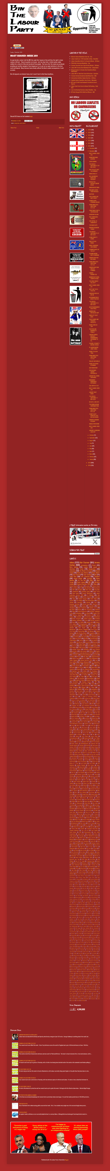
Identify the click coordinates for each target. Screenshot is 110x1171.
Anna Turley (90, 778)
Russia (79, 609)
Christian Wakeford (94, 879)
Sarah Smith (92, 986)
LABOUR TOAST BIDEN (93, 393)
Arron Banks (87, 922)
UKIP (96, 682)
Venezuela (80, 756)
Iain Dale (76, 702)
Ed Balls (93, 781)
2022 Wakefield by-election (92, 836)
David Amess (95, 745)
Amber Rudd (79, 801)
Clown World (87, 935)
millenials (72, 874)
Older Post (61, 128)
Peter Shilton (76, 912)
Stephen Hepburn (94, 794)
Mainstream (84, 960)
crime (81, 586)
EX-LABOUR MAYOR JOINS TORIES (93, 348)
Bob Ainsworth (95, 928)
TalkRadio (83, 626)
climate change (88, 618)
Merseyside (72, 693)
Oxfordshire (75, 682)
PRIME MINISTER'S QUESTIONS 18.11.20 (93, 263)
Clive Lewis (83, 637)
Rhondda (96, 912)
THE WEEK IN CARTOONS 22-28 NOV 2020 (94, 165)
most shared (22, 123)
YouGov (71, 642)
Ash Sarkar (75, 637)
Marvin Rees (93, 790)
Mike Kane (97, 969)
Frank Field (80, 747)
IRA (96, 574)
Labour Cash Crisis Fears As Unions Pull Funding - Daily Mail (84, 87)
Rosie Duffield (73, 662)
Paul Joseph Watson (86, 720)
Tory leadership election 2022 (84, 995)
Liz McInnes (93, 899)
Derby (97, 881)
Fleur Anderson (73, 942)
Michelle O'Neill (88, 857)
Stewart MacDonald (90, 989)
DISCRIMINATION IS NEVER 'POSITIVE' (94, 298)
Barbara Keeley (73, 924)
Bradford (81, 709)
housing (89, 872)
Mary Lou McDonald (75, 821)
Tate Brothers (94, 991)
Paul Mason (92, 859)
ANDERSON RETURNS (94, 187)
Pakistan (80, 693)
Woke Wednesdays (89, 600)
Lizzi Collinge (91, 957)
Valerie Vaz (82, 997)
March (91, 454)
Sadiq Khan (73, 576)
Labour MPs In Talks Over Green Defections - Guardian (84, 73)
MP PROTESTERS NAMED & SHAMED (27, 1095)
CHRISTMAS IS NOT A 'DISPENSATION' (94, 211)
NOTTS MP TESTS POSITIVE (93, 290)
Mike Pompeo (74, 971)
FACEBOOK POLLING (94, 214)
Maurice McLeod (83, 966)
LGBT (73, 590)
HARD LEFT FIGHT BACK (93, 316)
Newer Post (13, 128)
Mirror (76, 792)
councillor (73, 998)
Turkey (93, 917)
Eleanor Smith (97, 939)
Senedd (85, 754)
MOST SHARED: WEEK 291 (94, 286)
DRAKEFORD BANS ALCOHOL (93, 158)
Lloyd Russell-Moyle (85, 655)
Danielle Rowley (83, 881)
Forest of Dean (81, 942)
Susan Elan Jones (80, 991)
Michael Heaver (73, 904)
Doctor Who (79, 807)
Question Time (76, 671)
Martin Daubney (79, 857)
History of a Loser (74, 763)
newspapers (93, 998)
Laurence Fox (93, 675)
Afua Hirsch (95, 874)
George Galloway (74, 626)
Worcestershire (73, 684)
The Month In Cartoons (94, 647)
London (86, 567)
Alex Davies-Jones (74, 837)
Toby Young (90, 868)
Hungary (78, 946)
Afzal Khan (79, 698)
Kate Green (77, 789)
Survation (82, 828)
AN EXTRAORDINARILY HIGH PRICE (94, 307)
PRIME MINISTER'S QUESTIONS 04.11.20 (93, 409)
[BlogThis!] (27, 121)
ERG (78, 883)
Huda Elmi (84, 888)
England (95, 646)
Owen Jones (89, 590)
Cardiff (96, 709)
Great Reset (78, 638)
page (31, 116)
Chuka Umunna (73, 660)
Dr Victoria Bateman (88, 939)
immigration (16, 123)
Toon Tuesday (87, 574)
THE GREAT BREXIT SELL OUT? (93, 282)
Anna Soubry (86, 707)
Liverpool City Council (95, 789)
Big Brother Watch (92, 926)
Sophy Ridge (82, 644)
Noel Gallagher (92, 975)
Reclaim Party (92, 729)
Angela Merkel (87, 742)
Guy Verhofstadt (91, 700)
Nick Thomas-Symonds (74, 720)
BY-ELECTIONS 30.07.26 (25, 1069)
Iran (96, 660)
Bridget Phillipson (89, 709)
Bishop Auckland (86, 928)
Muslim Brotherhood (87, 971)
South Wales (93, 599)
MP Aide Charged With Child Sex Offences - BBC (83, 92)
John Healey (75, 850)
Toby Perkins (83, 868)
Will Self (87, 997)
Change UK (97, 664)
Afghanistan (72, 698)
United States (96, 586)
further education (84, 722)
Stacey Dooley (73, 866)
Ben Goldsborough (74, 926)
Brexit (94, 565)
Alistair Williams (88, 758)
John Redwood (92, 893)
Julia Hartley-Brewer (81, 633)
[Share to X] (28, 121)
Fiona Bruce (95, 884)
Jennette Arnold (85, 951)
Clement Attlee (74, 935)
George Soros (95, 761)
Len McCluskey (94, 691)
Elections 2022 (95, 807)
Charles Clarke (97, 931)
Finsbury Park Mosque (82, 761)
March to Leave (86, 752)
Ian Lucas (90, 846)
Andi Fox (93, 921)
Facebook (78, 617)
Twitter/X (76, 997)
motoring (91, 798)
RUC (88, 676)
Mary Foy (76, 902)
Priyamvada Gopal (91, 861)
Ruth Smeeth (97, 770)
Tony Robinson (73, 995)
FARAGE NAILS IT (93, 174)
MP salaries (77, 960)
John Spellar (87, 953)
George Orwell (86, 783)
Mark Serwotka (77, 964)
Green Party (94, 629)
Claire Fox (93, 780)
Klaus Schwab (79, 751)
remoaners (73, 571)
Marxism (95, 642)
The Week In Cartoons (85, 571)
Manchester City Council (76, 856)
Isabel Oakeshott (80, 848)
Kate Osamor (91, 765)
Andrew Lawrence (92, 837)
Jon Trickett (78, 816)
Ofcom (75, 977)
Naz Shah (81, 676)
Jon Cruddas (94, 953)
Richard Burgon (83, 599)
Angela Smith (74, 716)
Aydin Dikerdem (95, 922)
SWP (91, 863)
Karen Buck (89, 955)
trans (95, 602)
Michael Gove (95, 718)
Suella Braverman (91, 866)
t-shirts (77, 1000)
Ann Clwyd (94, 801)
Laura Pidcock (96, 649)
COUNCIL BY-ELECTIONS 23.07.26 (27, 1043)
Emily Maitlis (72, 808)
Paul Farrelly (74, 825)
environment (74, 758)
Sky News (94, 676)
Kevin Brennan (73, 818)
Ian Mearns (84, 946)
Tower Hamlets (94, 830)
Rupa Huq (92, 827)
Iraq (70, 711)
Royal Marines (95, 982)
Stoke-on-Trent (81, 866)
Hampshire (92, 633)
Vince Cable (90, 870)
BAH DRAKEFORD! (93, 368)
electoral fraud (96, 756)
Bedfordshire (97, 723)
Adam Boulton (88, 874)
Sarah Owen (84, 986)
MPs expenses (74, 790)
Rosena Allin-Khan (89, 693)
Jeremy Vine (93, 725)
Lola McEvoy (72, 959)
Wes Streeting (88, 609)
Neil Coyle (83, 713)
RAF (70, 827)
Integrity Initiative (74, 948)
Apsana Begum (95, 707)
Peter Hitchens (83, 792)
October (92, 435)
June (91, 446)
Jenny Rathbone (93, 951)
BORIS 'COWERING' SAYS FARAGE (93, 246)
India (93, 734)
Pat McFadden (74, 910)
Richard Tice (89, 913)
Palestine (94, 604)
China (73, 611)
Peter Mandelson (93, 637)
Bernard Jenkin (83, 926)
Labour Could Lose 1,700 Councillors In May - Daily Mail (84, 59)
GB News (80, 590)
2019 (89, 463)
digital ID (95, 655)
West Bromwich (88, 756)
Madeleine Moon (96, 854)
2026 (89, 130)
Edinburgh (72, 734)
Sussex (84, 606)
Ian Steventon (91, 946)
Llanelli (96, 957)
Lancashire (79, 602)
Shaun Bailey (74, 714)
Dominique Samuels (95, 843)
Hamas (98, 680)
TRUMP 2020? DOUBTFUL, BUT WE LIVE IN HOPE (93, 415)
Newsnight (88, 769)
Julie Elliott (83, 955)
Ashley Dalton (87, 803)
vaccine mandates (94, 722)
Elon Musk (86, 656)
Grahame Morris (92, 886)
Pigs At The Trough (80, 861)
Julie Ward (78, 895)
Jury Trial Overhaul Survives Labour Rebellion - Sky (83, 90)
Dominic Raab (90, 680)
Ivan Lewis (88, 848)
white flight (83, 1000)
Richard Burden (73, 913)
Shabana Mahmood (83, 662)
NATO (91, 821)
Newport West (80, 769)
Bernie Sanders (74, 743)
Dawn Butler (94, 624)
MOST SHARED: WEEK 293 (94, 154)
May (91, 448)
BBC (90, 582)
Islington (95, 673)
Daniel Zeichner (76, 781)
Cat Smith (80, 931)
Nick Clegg (93, 973)
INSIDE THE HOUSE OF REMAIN (93, 364)
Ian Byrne (91, 785)
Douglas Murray (86, 781)
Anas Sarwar (79, 742)
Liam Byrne (87, 718)
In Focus (86, 725)
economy (72, 656)
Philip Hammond (81, 980)
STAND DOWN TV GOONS (93, 238)
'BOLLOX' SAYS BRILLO (94, 361)
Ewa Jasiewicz (95, 940)
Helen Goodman (88, 944)
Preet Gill (90, 912)
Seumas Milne (75, 828)
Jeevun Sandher (85, 892)
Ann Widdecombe (78, 803)
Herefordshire (75, 846)
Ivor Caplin (97, 785)
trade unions (83, 651)
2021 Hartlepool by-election (88, 705)
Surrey (81, 640)
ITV (93, 888)
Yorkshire (97, 576)
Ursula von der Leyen (93, 754)
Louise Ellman (85, 736)
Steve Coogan (89, 915)
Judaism (77, 736)
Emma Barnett (90, 845)
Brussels (96, 930)
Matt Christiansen (74, 966)
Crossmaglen (79, 805)
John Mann (97, 653)
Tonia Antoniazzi (85, 704)
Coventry (72, 669)
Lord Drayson (86, 959)
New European (86, 973)
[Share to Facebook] (30, 121)
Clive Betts (80, 935)
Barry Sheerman (73, 709)
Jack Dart (82, 948)
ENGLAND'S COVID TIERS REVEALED (93, 190)
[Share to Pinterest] (32, 121)
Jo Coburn (87, 749)
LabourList (73, 957)
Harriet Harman (73, 749)
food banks (79, 998)
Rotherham (77, 704)
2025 (89, 132)
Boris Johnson (74, 567)
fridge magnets (73, 836)
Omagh (85, 977)
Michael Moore (74, 969)
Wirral (96, 870)
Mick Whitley (91, 969)
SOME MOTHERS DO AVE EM (94, 294)
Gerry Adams (72, 785)
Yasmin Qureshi (73, 872)
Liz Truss (89, 767)
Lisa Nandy (87, 613)
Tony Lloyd (78, 796)
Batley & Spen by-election (83, 685)
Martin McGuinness (84, 790)
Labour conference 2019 (86, 711)
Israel (86, 620)
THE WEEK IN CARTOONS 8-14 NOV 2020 (93, 302)
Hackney (79, 785)
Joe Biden (74, 588)
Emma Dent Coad (80, 808)
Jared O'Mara (92, 763)
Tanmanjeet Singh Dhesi (92, 828)
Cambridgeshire (87, 664)
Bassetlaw (96, 924)
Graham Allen (84, 886)
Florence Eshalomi (80, 810)
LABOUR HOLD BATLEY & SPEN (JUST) (28, 1035)
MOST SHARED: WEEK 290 (94, 389)
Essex (73, 622)
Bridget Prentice (88, 930)
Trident (94, 995)
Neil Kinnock (90, 906)
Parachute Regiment (83, 729)
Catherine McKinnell (88, 931)
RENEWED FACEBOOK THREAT (94, 228)
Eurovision (77, 884)
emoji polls (86, 776)
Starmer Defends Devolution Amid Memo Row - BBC (84, 76)
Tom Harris (97, 868)
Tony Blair (97, 590)
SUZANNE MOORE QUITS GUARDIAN (94, 254)
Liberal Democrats (82, 611)
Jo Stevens (95, 814)
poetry (98, 998)
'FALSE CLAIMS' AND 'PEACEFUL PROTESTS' (93, 320)
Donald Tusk (87, 807)
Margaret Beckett (89, 856)
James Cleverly (75, 787)
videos (72, 562)
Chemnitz (73, 933)
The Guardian (80, 678)
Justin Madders (85, 895)
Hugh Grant (83, 846)
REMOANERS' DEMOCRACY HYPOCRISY (93, 381)
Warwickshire (90, 678)
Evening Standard (87, 940)
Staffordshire (73, 640)
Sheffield (79, 689)
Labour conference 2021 (90, 751)
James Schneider (81, 950)
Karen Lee (72, 897)
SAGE (87, 667)
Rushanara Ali (85, 863)
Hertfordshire (85, 666)
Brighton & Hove (80, 680)
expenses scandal (94, 776)
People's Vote (96, 613)
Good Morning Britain (84, 673)
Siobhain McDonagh (79, 988)
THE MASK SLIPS (93, 225)
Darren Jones (86, 732)
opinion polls (89, 622)
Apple (82, 922)
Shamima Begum (86, 682)
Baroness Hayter (82, 877)
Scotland (89, 578)
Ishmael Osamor (84, 890)
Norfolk (86, 638)
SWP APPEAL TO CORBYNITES (93, 221)
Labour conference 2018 (75, 899)
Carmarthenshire (73, 931)
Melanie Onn (95, 752)
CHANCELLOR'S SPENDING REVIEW (94, 201)
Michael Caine (73, 968)
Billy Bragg (77, 928)
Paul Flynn (81, 825)
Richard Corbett (81, 913)
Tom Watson (90, 631)
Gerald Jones (72, 944)
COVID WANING (93, 161)
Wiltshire (72, 776)
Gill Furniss (76, 886)
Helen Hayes (95, 944)
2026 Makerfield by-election (76, 723)
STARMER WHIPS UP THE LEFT (94, 250)
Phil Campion (74, 980)
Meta (97, 902)
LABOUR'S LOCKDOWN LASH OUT (94, 431)
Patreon (98, 823)
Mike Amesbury (75, 713)
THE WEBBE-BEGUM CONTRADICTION (94, 405)
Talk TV (87, 991)
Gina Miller (95, 810)
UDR (92, 704)
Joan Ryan (72, 816)
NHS (93, 666)
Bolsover (71, 930)
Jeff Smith (78, 951)
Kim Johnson (83, 852)
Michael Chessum (81, 968)
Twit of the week (75, 740)
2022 (89, 140)
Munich (96, 857)
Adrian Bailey (73, 778)
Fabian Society (88, 884)
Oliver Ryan (80, 977)
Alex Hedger (78, 921)
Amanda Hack (86, 921)
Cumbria (95, 685)
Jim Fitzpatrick (92, 787)
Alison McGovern (81, 778)
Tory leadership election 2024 (88, 796)
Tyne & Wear (84, 740)
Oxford (71, 754)
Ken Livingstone (85, 789)
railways (91, 740)
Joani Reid (80, 953)
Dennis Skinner (96, 698)
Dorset (72, 725)
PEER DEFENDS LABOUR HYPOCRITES (93, 371)
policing (88, 602)
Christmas (81, 745)
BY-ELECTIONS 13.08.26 (25, 1086)
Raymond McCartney (80, 982)
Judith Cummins (76, 955)
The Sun (77, 868)
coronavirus (84, 565)
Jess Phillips (79, 600)
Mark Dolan (86, 962)
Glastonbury (80, 812)
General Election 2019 (83, 584)
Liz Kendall (88, 854)
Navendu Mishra (82, 906)
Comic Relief (94, 935)
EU (80, 588)
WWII (80, 832)
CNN (70, 732)
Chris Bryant (81, 628)
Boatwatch (97, 588)
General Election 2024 (86, 660)
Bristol (78, 656)
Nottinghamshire (83, 624)
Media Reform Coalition (93, 966)
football (72, 606)
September (92, 438)
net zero (74, 646)
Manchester (73, 629)
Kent (78, 606)
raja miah (73, 1000)
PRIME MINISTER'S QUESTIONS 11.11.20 (93, 357)
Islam (73, 599)
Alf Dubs (92, 875)
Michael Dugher (89, 968)
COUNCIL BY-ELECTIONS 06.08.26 (27, 1052)
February (92, 457)
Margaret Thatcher (95, 819)
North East (92, 908)
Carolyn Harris (91, 877)
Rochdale (81, 770)
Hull (81, 718)
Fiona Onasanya (74, 687)
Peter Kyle (97, 713)
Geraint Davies (95, 783)
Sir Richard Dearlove (90, 988)
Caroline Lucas (87, 698)
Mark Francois (93, 962)
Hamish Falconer (79, 944)
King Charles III (81, 818)
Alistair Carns (83, 837)
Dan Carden (90, 805)
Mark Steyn (91, 964)
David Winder (91, 881)
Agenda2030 (72, 875)
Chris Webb (79, 933)
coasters (86, 919)
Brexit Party (96, 591)
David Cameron (94, 732)
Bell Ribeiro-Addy (83, 716)
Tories (81, 569)
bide (99, 997)
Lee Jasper (79, 957)
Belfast (91, 651)
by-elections (88, 617)
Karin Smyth (91, 850)
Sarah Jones (76, 986)
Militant (79, 971)
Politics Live (73, 644)
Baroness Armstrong (88, 924)
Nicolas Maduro (78, 975)
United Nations (73, 832)
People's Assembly (96, 978)
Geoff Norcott (95, 942)
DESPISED (91, 194)
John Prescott (84, 893)
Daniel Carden (77, 937)
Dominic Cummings (77, 620)
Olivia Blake (84, 859)
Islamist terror (93, 608)
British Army (86, 604)
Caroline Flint (73, 673)
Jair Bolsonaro (73, 950)
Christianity (72, 805)
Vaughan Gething (73, 756)
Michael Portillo (81, 904)
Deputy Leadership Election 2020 (83, 653)
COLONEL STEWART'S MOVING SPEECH (94, 344)
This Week (80, 993)
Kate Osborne (95, 816)
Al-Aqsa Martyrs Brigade (82, 875)
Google (96, 812)
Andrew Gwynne (78, 707)
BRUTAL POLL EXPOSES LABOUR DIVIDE (94, 183)
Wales (95, 584)
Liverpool (77, 635)
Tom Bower (95, 993)
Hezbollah (78, 888)
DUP (85, 805)
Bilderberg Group (94, 839)
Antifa (87, 640)
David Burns (93, 937)
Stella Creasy (82, 647)
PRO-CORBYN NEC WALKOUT (93, 217)
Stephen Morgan (73, 989)
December (92, 148)
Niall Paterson (73, 908)
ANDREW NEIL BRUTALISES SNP (94, 312)
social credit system (88, 799)
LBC (79, 597)
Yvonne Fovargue (82, 872)
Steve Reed (72, 796)
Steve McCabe (97, 915)
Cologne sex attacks (74, 881)
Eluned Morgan (74, 845)
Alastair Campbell (83, 629)
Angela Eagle (87, 801)
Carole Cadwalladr (84, 841)
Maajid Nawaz (78, 752)
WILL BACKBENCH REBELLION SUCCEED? (93, 177)
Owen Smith (90, 713)
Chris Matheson (85, 879)
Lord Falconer (86, 901)
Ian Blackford (79, 734)
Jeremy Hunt (84, 787)
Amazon (96, 758)
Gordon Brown (75, 666)
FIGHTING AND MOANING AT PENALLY (93, 330)
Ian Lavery (91, 687)
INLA (90, 888)
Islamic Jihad (92, 890)
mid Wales (96, 872)
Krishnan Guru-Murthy (91, 818)
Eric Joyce (80, 940)
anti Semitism (85, 576)
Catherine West (94, 743)
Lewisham (85, 957)
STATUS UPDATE (23, 1112)
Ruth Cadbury (72, 984)
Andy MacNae (76, 922)
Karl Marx (93, 749)
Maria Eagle (80, 962)
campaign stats (75, 705)
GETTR (71, 886)
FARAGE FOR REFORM (94, 424)
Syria (79, 694)
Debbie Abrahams (78, 939)
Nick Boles (79, 908)
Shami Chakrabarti (76, 865)
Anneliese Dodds (88, 723)
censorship (97, 597)
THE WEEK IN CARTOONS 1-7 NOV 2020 (93, 397)
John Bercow (79, 642)
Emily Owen (73, 940)
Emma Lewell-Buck (90, 808)
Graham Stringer (94, 747)
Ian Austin (94, 640)
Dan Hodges (97, 805)
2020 (89, 146)
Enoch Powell (72, 761)
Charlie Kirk (93, 841)
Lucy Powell (73, 676)
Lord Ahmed (78, 959)
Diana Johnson (86, 843)
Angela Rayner (78, 578)
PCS (95, 977)
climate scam (75, 658)
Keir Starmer (84, 562)
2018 (89, 465)
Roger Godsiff (85, 827)
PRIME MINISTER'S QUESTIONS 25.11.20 (93, 206)
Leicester (87, 642)
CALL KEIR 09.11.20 (93, 386)
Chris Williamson (93, 658)
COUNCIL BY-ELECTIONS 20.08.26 (27, 1078)
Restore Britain (76, 863)
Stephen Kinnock (77, 731)
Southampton (85, 865)
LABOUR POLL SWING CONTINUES (94, 376)
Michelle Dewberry (83, 969)
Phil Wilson (83, 912)
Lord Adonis (93, 628)
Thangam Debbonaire (74, 830)
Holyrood (85, 785)
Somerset (72, 678)
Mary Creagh (97, 711)
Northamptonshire (73, 738)
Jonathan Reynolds (81, 765)
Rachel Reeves (73, 586)
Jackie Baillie (88, 948)
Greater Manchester (87, 593)
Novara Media (92, 702)
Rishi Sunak (75, 593)
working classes (76, 649)
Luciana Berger (94, 736)
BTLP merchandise (96, 742)
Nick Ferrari (80, 667)
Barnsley (80, 924)
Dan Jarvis (73, 807)
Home (37, 128)
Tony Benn (87, 917)
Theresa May (81, 631)
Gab (89, 761)
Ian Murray (87, 734)
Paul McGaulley (78, 978)
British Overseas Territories (76, 760)
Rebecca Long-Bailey (78, 615)
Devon (89, 646)
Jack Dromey (84, 763)
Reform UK (90, 615)
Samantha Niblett (86, 984)
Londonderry (95, 767)
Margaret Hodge (85, 819)
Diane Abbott (96, 573)
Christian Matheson (87, 933)
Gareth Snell (88, 810)
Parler (80, 738)
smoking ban (93, 919)
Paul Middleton (87, 978)
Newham (96, 906)
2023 (89, 138)
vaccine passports (95, 620)
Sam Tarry (73, 772)
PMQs (91, 580)
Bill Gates (96, 731)
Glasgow (83, 687)
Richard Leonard (78, 754)
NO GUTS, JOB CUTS (94, 402)
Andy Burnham (87, 588)
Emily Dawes (92, 883)
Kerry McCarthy (74, 852)
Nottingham (83, 702)
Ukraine (90, 626)
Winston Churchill (96, 714)
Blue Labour (95, 803)
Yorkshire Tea (72, 919)
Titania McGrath (88, 993)
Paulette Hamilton (91, 910)
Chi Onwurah (77, 879)
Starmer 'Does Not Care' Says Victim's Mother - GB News (85, 65)
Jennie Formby (93, 892)
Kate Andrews (87, 816)
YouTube (86, 689)
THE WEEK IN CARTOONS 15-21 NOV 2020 (94, 233)
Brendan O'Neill (79, 930)
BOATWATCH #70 (23, 1104)
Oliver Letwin (83, 823)
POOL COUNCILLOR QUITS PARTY (93, 197)
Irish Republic (76, 711)
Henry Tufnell (72, 946)
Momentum (97, 617)
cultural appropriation (87, 731)
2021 (89, 143)
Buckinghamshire (84, 743)
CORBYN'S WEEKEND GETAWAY (94, 420)
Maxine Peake (85, 821)
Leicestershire (96, 669)
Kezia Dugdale (97, 955)
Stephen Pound (81, 989)
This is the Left (85, 830)
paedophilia (94, 689)
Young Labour (93, 997)
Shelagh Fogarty (85, 794)
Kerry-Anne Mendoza (94, 897)
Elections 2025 (73, 747)
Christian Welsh (96, 933)
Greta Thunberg (75, 718)
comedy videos (78, 776)
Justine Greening (94, 895)
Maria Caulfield (73, 962)
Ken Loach (97, 850)
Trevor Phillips (96, 738)
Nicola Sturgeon (76, 618)
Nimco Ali (86, 975)
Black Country (79, 691)
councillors (91, 606)
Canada (86, 691)
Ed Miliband (90, 595)
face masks (81, 622)
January (92, 459)
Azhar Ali (87, 839)
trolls (92, 684)
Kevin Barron (84, 727)
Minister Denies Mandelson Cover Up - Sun (81, 57)
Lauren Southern (85, 899)
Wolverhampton (87, 832)
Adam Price (97, 799)
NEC (76, 729)
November (92, 151)
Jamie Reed (95, 950)
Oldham (98, 908)
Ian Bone (81, 814)
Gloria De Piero (89, 812)
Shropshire (81, 714)
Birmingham (78, 613)
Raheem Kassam (76, 827)
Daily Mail (88, 745)
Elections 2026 (94, 760)
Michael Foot (97, 968)
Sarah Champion (81, 772)
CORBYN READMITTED (93, 273)
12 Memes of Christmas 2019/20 (89, 696)
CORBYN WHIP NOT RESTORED (94, 258)
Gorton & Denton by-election (78, 700)
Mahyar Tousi (78, 819)
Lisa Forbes (82, 854)
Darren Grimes (77, 732)
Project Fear (95, 825)
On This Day (82, 580)
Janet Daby (72, 951)
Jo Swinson (84, 675)
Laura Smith (92, 727)
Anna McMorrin (79, 839)
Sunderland (74, 917)
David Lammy (81, 582)
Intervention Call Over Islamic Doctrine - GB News (83, 78)
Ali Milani (73, 801)
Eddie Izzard (79, 725)
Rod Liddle (96, 913)
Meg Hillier (82, 902)
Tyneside (96, 774)
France (90, 716)
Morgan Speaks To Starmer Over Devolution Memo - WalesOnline (84, 70)
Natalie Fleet (78, 973)
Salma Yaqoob (97, 863)
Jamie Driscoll (77, 892)
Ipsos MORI (76, 890)
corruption (89, 834)
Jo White (75, 953)
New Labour (97, 821)
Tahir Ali (80, 917)
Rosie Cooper (77, 794)
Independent (72, 848)
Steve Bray (89, 774)
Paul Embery (95, 769)
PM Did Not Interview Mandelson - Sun (80, 63)
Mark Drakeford (82, 608)
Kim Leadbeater (91, 852)
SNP (96, 626)
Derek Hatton (72, 883)
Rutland (98, 827)
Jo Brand (95, 848)
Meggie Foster (90, 902)
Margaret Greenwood (93, 960)
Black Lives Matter (82, 573)
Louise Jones (93, 959)
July (91, 443)
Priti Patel (72, 631)
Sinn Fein (88, 714)
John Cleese (76, 893)
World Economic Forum (94, 644)
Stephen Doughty (87, 738)
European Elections (74, 604)
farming (80, 758)
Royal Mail (89, 982)
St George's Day (94, 865)
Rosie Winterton (73, 915)
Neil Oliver (72, 609)
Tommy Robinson (96, 720)
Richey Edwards (87, 597)
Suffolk (85, 671)
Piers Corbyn (88, 825)
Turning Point (75, 722)
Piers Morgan (85, 635)
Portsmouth (97, 980)
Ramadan (73, 982)
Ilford (96, 846)
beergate (98, 704)
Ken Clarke (85, 897)
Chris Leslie (86, 780)
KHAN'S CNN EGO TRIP (93, 325)
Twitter (71, 600)
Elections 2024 (84, 883)
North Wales (73, 647)
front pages (81, 836)
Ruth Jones (79, 984)
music (76, 696)
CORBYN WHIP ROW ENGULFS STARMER (94, 268)
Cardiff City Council (74, 841)
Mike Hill (98, 904)
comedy (84, 694)
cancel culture (84, 684)
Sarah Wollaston (90, 772)
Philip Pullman (90, 980)
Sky (97, 988)
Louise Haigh (72, 769)
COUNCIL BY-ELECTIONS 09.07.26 (27, 1060)
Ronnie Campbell (88, 770)
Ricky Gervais (92, 792)
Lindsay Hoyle (82, 767)
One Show (91, 977)
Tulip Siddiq (74, 870)
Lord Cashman (78, 901)
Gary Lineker (97, 716)
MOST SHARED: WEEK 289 (94, 427)
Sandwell (93, 984)
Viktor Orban (82, 870)
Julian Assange (83, 850)
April (91, 451)
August (91, 440)
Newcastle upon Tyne (74, 859)
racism (87, 586)
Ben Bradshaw (93, 671)
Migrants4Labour (90, 904)
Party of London (90, 823)
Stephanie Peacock (81, 774)
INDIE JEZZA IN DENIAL (92, 242)
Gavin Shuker (78, 783)
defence (96, 834)
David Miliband (78, 843)
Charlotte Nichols (73, 745)
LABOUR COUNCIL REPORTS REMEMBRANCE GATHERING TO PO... (93, 338)
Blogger (66, 1160)
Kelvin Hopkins (79, 897)
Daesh (78, 669)
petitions (74, 651)
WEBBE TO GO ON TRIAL (93, 352)
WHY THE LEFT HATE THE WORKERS (94, 170)
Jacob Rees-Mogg (74, 675)
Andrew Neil (82, 646)
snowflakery (79, 799)
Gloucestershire (96, 656)
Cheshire (72, 628)
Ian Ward (98, 946)
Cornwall (87, 760)
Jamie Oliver (89, 950)
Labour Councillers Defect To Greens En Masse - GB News (85, 61)
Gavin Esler (88, 942)
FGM (81, 884)
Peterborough (93, 638)
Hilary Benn (80, 749)
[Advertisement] (52, 38)
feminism (97, 609)
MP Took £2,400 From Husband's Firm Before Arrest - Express (84, 83)
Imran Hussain (88, 814)
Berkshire (72, 691)
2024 (89, 135)
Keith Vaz (77, 727)
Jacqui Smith (95, 948)
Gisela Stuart (73, 812)
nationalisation (86, 998)
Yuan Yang (80, 919)
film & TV (84, 658)
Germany (87, 747)
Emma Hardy (97, 845)
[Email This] (25, 121)
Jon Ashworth (86, 669)
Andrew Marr (94, 667)
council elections (91, 694)
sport (71, 638)
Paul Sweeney (82, 910)
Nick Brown (86, 908)
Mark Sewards (84, 964)
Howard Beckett (73, 814)
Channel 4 (79, 780)
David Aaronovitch (85, 937)
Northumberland (74, 823)
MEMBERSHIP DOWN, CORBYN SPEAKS (94, 278)
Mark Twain (97, 964)
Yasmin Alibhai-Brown (81, 798)
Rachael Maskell (73, 770)
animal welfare (81, 834)
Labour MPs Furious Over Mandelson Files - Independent (84, 67)
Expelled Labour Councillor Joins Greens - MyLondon (84, 80)
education (78, 664)
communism (75, 591)
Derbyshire (86, 649)
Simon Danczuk (81, 915)
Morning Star (74, 906)
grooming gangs (85, 591)
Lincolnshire (75, 655)
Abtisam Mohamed (79, 874)
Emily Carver (82, 845)
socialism (97, 618)
